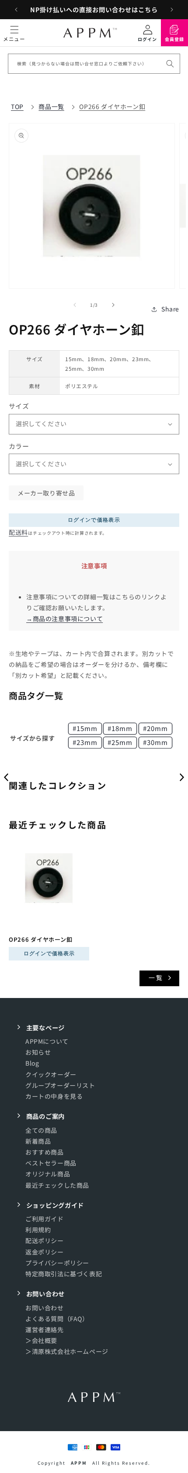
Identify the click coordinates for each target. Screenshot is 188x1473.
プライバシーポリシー (57, 1262)
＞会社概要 (41, 1340)
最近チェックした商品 (57, 1185)
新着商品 (38, 1141)
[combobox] (94, 63)
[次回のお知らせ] (171, 9)
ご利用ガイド (44, 1218)
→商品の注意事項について (64, 618)
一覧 (156, 977)
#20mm (155, 728)
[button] (14, 32)
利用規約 (38, 1229)
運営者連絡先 (44, 1329)
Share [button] (170, 308)
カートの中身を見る (54, 1096)
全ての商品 (41, 1130)
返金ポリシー (44, 1251)
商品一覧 (51, 106)
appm (79, 1462)
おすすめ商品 (44, 1152)
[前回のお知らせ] (16, 9)
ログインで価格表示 (94, 520)
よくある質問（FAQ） (57, 1318)
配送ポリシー (44, 1240)
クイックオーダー (51, 1074)
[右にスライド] (113, 304)
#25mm (120, 742)
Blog (32, 1063)
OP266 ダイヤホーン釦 (112, 106)
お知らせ (38, 1052)
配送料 (18, 532)
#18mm (120, 728)
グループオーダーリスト (60, 1085)
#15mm (85, 728)
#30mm (155, 742)
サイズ (19, 405)
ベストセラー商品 (51, 1163)
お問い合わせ (44, 1307)
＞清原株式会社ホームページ (66, 1351)
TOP (17, 106)
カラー (19, 446)
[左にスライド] (74, 304)
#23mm (85, 742)
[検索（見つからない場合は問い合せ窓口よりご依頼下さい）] (170, 63)
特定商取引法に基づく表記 (63, 1273)
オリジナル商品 (47, 1173)
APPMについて (47, 1041)
